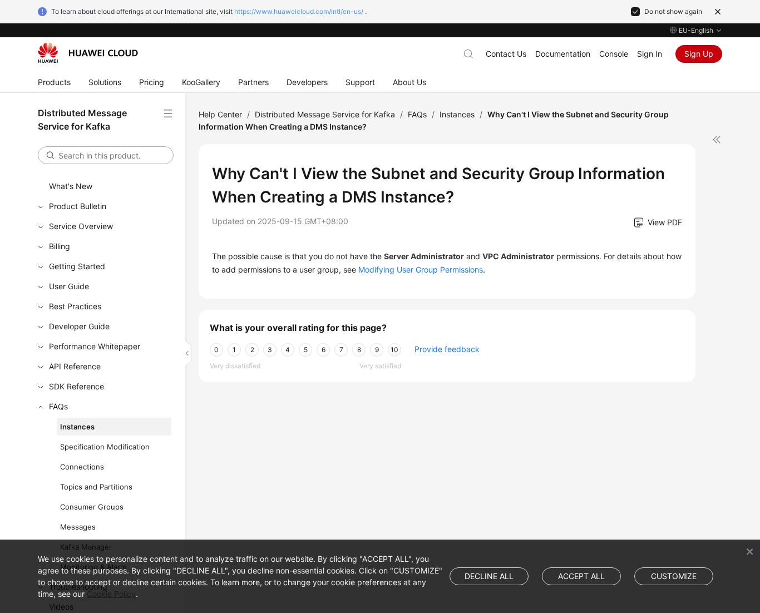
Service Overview (81, 226)
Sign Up (698, 53)
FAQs (58, 406)
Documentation (562, 53)
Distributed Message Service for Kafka (325, 114)
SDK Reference (76, 386)
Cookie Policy (111, 594)
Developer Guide (79, 326)
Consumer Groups (92, 506)
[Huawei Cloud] (88, 53)
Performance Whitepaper (94, 346)
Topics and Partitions (96, 486)
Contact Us (506, 53)
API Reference (75, 366)
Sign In (649, 53)
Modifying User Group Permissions (420, 269)
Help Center (220, 114)
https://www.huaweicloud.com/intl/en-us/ (298, 11)
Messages (78, 526)
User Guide (69, 286)
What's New (70, 186)
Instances (77, 426)
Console (613, 53)
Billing (59, 246)
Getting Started (77, 266)
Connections (82, 466)
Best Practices (75, 306)
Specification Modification (105, 446)
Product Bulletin (77, 206)
